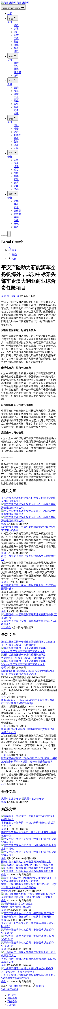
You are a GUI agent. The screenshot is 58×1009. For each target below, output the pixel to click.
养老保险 (6, 627)
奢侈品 (17, 210)
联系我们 (12, 1004)
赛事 (16, 176)
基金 (16, 41)
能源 (16, 107)
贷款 (16, 51)
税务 (16, 138)
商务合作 (12, 1001)
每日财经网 (13, 296)
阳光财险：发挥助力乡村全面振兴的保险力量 (26, 861)
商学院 (17, 135)
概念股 (17, 72)
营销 (16, 141)
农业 (16, 103)
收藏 (16, 45)
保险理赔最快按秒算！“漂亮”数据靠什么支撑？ (27, 897)
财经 (11, 19)
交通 (16, 110)
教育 (16, 182)
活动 (16, 125)
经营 (16, 132)
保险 (16, 28)
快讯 (16, 189)
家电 (16, 223)
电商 (16, 204)
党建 (16, 186)
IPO (16, 66)
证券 (11, 56)
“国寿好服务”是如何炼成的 (16, 907)
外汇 (16, 32)
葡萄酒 (17, 214)
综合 (16, 163)
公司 (16, 75)
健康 (16, 113)
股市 (16, 63)
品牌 (16, 201)
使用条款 (12, 998)
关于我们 (12, 995)
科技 (16, 94)
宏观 (16, 179)
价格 (16, 220)
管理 (11, 119)
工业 (16, 97)
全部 (9, 22)
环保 (16, 148)
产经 (11, 81)
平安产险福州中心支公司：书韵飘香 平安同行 (26, 916)
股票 (16, 69)
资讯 (11, 153)
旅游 (16, 217)
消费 (11, 194)
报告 (16, 128)
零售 (16, 207)
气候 (16, 173)
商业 (16, 100)
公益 (16, 145)
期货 (16, 35)
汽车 (16, 90)
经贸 (16, 169)
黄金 (16, 48)
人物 (16, 160)
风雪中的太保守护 (11, 798)
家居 (16, 227)
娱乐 (16, 166)
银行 (16, 25)
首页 (9, 13)
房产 (16, 87)
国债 (16, 38)
